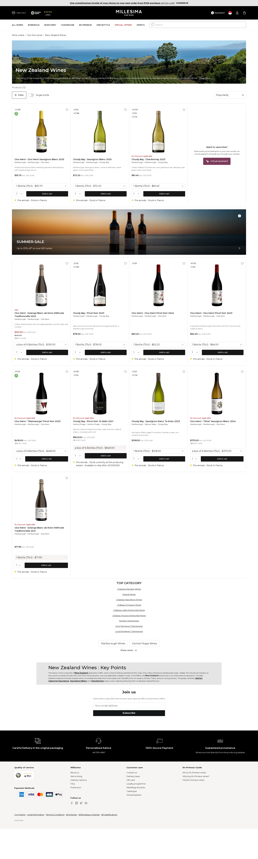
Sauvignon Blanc (78, 681)
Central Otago (79, 424)
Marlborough (20, 162)
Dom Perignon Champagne (129, 626)
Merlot (198, 678)
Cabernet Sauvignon (58, 681)
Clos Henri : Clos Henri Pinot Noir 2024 (153, 313)
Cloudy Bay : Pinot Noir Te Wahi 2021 (93, 421)
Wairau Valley (150, 424)
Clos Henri (45, 162)
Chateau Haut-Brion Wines (129, 599)
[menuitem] (17, 24)
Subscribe (129, 713)
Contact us (131, 772)
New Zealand (81, 673)
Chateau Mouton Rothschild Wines (129, 615)
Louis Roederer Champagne (129, 631)
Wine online (18, 35)
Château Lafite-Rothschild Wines (129, 610)
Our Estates (20, 814)
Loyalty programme (136, 784)
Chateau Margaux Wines (129, 589)
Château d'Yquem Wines (129, 605)
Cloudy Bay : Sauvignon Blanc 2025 (92, 159)
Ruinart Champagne (129, 621)
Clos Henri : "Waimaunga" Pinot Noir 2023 (37, 421)
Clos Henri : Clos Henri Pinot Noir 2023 (211, 313)
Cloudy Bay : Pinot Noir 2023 (88, 313)
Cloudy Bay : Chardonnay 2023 (148, 159)
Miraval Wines (129, 594)
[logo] (129, 12)
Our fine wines (34, 35)
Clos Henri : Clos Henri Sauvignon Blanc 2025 (39, 159)
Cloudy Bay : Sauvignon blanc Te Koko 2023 (156, 421)
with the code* (122, 3)
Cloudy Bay (104, 162)
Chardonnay (97, 681)
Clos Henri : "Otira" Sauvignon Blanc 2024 (213, 421)
